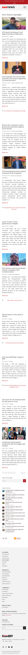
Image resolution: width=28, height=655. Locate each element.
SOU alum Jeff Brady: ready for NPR (13, 358)
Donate (14, 3)
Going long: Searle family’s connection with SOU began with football (13, 444)
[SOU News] (11, 7)
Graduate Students (6, 575)
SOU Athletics (5, 591)
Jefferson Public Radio (6, 595)
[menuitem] (14, 3)
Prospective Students (6, 571)
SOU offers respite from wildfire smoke (13, 506)
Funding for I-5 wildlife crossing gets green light (15, 515)
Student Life (4, 562)
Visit (3, 641)
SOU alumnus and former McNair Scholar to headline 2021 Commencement (14, 270)
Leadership (17, 82)
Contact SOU (9, 639)
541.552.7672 (16, 639)
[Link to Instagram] (3, 647)
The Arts (3, 564)
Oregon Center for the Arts (7, 593)
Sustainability (4, 597)
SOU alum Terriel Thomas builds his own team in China (13, 400)
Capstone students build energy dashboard (14, 509)
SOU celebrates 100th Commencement (13, 523)
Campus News (5, 556)
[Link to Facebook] (6, 647)
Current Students (5, 573)
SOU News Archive (6, 621)
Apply (6, 641)
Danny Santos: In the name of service (12, 315)
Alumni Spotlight (5, 560)
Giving (3, 601)
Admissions (4, 577)
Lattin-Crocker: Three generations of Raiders (10, 223)
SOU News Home (5, 554)
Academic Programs (6, 581)
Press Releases (19, 131)
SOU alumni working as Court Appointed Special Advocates (12, 33)
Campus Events (5, 589)
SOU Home (22, 639)
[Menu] (24, 7)
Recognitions (5, 177)
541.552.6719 (8, 615)
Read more (5, 58)
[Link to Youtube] (9, 647)
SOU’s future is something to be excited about (14, 494)
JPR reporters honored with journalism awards (14, 526)
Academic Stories (5, 558)
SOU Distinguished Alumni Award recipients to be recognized (14, 172)
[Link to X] (12, 647)
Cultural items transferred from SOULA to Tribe (15, 512)
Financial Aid (4, 579)
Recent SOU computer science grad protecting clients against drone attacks (13, 127)
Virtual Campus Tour (6, 583)
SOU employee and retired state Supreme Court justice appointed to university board (14, 78)
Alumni (11, 36)
